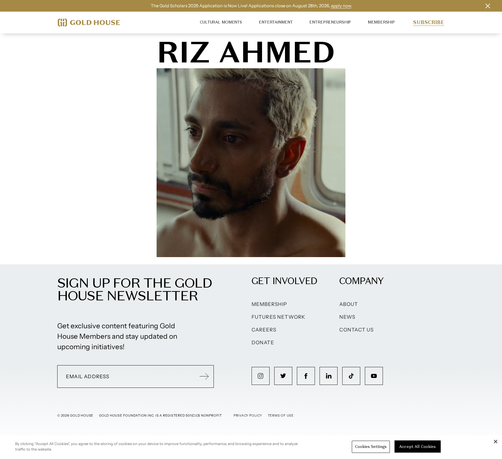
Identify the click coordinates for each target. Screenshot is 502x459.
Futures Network (279, 317)
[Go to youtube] (374, 376)
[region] (251, 447)
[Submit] (204, 376)
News (347, 317)
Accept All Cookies (417, 446)
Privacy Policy (248, 415)
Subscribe (428, 22)
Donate (263, 342)
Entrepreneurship (330, 22)
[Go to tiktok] (351, 376)
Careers (264, 330)
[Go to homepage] (89, 22)
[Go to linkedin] (329, 376)
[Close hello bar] (487, 6)
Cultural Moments (221, 22)
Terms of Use (281, 415)
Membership (381, 22)
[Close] (495, 441)
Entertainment (276, 22)
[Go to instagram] (261, 376)
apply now (341, 5)
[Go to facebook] (306, 376)
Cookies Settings (371, 446)
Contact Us (356, 330)
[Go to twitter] (283, 376)
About (348, 304)
